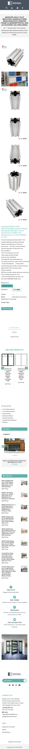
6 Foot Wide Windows (8, 409)
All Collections (6, 732)
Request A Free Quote (8, 727)
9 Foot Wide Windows (8, 411)
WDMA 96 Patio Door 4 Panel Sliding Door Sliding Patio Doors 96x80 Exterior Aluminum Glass (8, 508)
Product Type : (5, 302)
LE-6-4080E (16, 289)
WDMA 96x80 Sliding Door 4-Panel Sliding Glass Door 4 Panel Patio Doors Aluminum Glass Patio (8, 544)
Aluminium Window (7, 416)
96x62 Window (6, 413)
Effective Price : (5, 282)
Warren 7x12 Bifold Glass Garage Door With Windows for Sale (14, 461)
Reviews (14, 332)
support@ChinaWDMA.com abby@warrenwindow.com (9, 714)
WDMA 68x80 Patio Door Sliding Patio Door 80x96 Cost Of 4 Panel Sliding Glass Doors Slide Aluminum (9, 532)
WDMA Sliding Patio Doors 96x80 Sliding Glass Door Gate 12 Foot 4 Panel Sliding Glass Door (8, 520)
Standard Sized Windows (9, 420)
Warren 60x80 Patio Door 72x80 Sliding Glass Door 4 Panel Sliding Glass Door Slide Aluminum (7, 483)
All (4, 28)
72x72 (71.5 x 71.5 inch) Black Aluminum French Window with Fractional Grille (7, 374)
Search (4, 729)
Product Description (14, 327)
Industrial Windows (7, 418)
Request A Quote (7, 285)
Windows (5, 422)
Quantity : (3, 294)
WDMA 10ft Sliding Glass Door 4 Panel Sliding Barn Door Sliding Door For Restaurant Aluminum (8, 496)
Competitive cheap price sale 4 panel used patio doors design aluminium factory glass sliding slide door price (8, 557)
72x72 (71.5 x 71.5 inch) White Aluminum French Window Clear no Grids (21, 374)
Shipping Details (14, 336)
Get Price (5, 489)
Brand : (3, 297)
